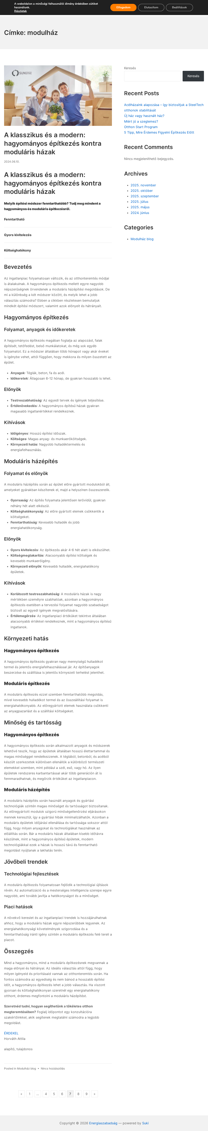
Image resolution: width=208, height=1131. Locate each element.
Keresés (130, 68)
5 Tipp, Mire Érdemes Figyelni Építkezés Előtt (159, 132)
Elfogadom (123, 7)
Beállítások (179, 7)
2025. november (143, 185)
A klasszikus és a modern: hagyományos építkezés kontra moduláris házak (52, 143)
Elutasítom (151, 7)
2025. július (139, 202)
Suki (145, 1123)
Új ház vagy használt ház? (144, 116)
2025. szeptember (145, 196)
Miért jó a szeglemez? (141, 121)
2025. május (140, 207)
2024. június (140, 213)
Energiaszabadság (103, 1123)
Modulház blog (26, 1068)
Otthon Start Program (141, 127)
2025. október (142, 191)
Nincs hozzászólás (53, 1068)
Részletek (20, 11)
